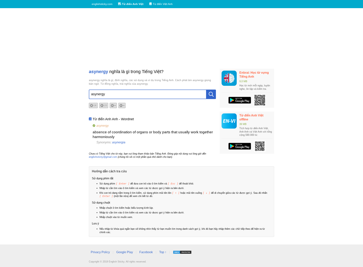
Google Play (124, 252)
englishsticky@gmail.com (103, 156)
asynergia (118, 142)
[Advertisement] (181, 38)
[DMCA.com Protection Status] (182, 252)
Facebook (146, 252)
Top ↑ (162, 252)
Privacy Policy (100, 252)
